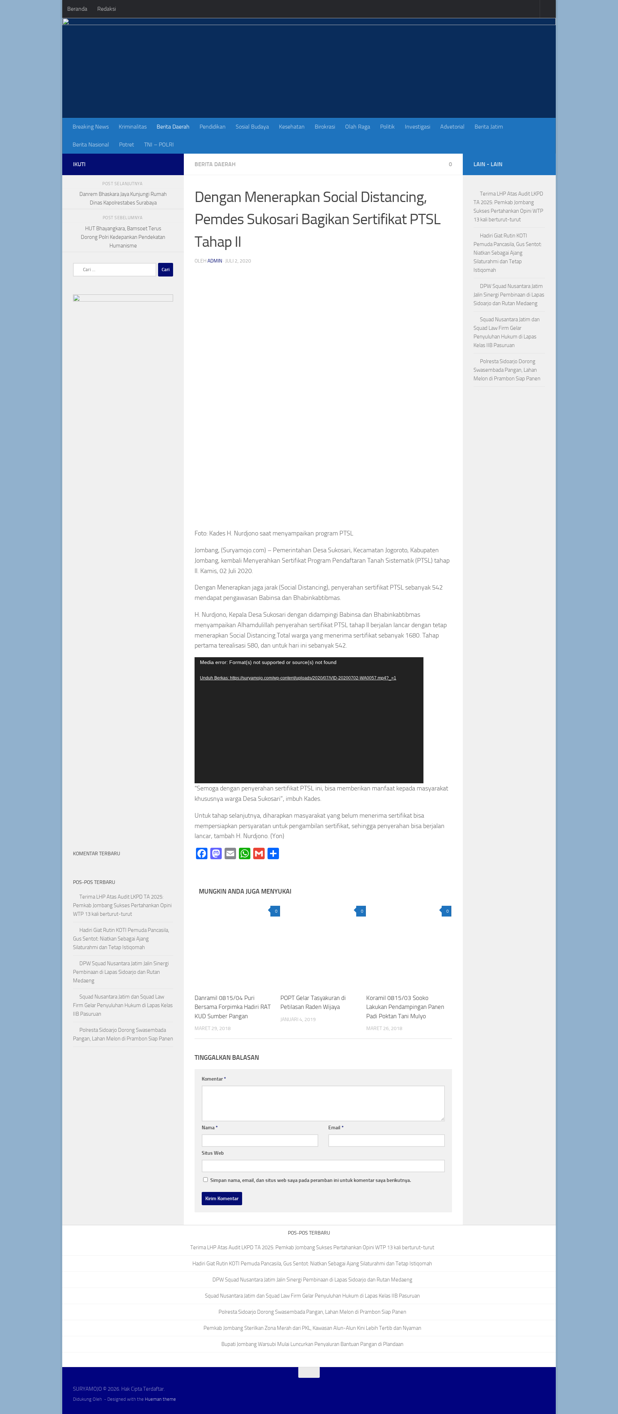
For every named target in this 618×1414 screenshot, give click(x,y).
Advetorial (452, 126)
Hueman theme (160, 1399)
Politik (387, 126)
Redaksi (106, 8)
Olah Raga (357, 126)
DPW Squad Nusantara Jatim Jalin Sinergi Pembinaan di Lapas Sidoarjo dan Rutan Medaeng (121, 972)
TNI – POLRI (159, 144)
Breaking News (91, 126)
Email (336, 1128)
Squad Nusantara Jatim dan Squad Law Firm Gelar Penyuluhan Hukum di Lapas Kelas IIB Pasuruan (123, 1005)
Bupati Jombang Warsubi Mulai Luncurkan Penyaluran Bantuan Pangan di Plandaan (312, 1344)
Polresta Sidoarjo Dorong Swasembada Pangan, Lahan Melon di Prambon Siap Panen (507, 370)
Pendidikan (213, 126)
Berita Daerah (173, 126)
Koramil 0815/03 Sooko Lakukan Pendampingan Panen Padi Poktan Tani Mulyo (405, 1007)
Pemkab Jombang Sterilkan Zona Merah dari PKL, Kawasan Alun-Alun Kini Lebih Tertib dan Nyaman (312, 1328)
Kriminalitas (133, 126)
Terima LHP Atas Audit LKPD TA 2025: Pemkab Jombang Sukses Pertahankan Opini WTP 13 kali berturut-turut (122, 905)
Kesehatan (292, 126)
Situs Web (213, 1153)
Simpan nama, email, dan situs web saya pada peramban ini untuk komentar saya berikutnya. (310, 1180)
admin (214, 261)
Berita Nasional (91, 144)
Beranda (77, 8)
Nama (210, 1128)
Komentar (214, 1079)
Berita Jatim (489, 126)
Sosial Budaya (252, 126)
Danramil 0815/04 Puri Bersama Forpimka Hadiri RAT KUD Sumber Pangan (233, 1007)
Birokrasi (325, 126)
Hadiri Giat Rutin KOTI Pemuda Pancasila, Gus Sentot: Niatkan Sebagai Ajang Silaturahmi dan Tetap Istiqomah (121, 939)
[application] (309, 720)
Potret (126, 144)
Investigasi (417, 126)
